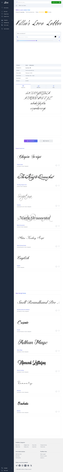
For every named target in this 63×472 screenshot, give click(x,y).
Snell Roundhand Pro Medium (23, 309)
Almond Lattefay (20, 370)
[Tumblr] (25, 466)
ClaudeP (19, 166)
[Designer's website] (30, 68)
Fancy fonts (34, 445)
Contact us (42, 457)
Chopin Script (20, 164)
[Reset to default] (56, 40)
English (18, 265)
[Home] (16, 5)
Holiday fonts (26, 446)
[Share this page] (59, 40)
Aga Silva (22, 12)
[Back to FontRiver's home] (5, 2)
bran (19, 186)
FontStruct (19, 311)
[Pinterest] (28, 466)
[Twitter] (31, 466)
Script (27, 65)
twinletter (19, 351)
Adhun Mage (19, 350)
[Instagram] (22, 466)
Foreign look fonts (43, 445)
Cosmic (18, 329)
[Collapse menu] (2, 2)
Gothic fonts (18, 446)
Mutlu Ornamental (20, 225)
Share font (47, 140)
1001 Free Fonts (19, 454)
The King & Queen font (22, 184)
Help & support (43, 454)
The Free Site (18, 457)
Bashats (18, 410)
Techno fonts (42, 446)
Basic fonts (18, 445)
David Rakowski (20, 247)
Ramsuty (19, 390)
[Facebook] (20, 466)
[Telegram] (17, 466)
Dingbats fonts (26, 445)
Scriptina (19, 204)
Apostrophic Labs (21, 206)
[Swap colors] (59, 37)
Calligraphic (31, 65)
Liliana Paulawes (21, 331)
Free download (31, 140)
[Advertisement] (38, 54)
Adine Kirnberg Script (21, 245)
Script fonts (34, 446)
